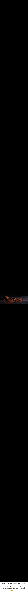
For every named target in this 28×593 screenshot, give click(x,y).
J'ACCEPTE (14, 591)
